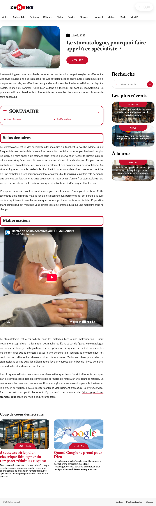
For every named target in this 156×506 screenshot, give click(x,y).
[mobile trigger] (5, 7)
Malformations (64, 119)
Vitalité (77, 60)
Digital (79, 445)
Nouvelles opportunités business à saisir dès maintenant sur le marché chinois (133, 112)
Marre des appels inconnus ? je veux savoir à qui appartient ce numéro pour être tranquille (133, 170)
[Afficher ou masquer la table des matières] (69, 112)
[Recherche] (139, 6)
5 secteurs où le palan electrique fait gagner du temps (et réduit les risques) (23, 457)
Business (25, 445)
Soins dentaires (14, 119)
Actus (133, 128)
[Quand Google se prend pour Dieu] (78, 434)
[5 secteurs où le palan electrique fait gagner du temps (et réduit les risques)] (24, 434)
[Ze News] (22, 7)
